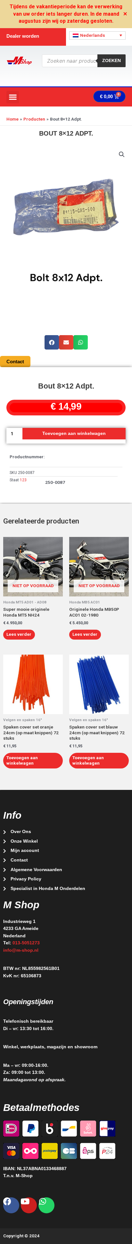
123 (23, 480)
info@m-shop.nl (20, 950)
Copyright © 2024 (21, 1235)
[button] (12, 97)
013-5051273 (26, 943)
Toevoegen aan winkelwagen (74, 433)
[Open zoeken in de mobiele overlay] (84, 60)
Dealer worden (22, 36)
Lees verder (18, 634)
